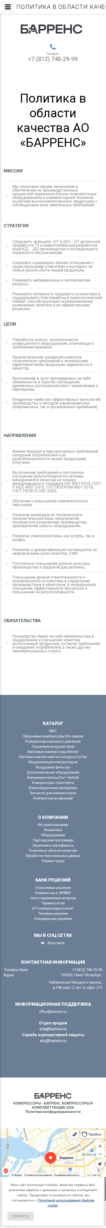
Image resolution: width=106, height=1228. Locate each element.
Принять (20, 1216)
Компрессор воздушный (53, 798)
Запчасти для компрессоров (53, 793)
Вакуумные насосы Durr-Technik (53, 777)
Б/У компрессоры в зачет (53, 908)
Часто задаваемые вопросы (53, 898)
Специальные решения (53, 919)
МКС (53, 731)
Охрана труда (53, 861)
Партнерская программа (53, 840)
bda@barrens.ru (53, 1029)
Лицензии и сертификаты (53, 845)
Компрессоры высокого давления (53, 741)
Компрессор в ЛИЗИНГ (53, 893)
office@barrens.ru (53, 1012)
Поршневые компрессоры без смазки (53, 736)
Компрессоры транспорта (53, 783)
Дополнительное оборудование (53, 772)
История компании (53, 825)
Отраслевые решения (53, 888)
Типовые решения (53, 913)
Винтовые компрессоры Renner (53, 752)
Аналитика (53, 830)
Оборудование (53, 835)
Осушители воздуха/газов (53, 747)
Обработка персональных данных (53, 856)
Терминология (53, 903)
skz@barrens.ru (53, 1040)
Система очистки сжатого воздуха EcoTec (53, 757)
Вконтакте (56, 943)
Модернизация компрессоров (53, 762)
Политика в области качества (53, 851)
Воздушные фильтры (53, 767)
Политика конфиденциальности (53, 1112)
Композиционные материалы (53, 788)
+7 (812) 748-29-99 (53, 59)
